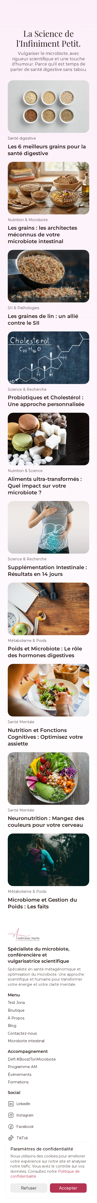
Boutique (16, 1010)
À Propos (16, 1018)
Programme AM (22, 1066)
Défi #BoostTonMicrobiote (32, 1059)
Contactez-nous (22, 1033)
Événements (19, 1074)
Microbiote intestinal (26, 1041)
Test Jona (16, 1002)
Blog (12, 1025)
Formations (18, 1082)
